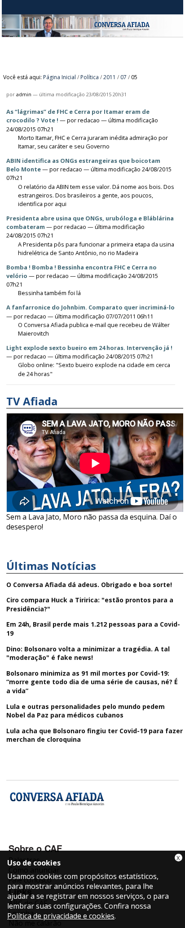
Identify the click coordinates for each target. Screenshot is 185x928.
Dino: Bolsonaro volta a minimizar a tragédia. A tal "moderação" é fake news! (88, 653)
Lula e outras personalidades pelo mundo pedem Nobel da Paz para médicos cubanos (85, 711)
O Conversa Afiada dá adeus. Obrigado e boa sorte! (89, 584)
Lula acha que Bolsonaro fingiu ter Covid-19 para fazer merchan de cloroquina (94, 735)
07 (123, 77)
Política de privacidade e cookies (61, 916)
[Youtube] (40, 835)
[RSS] (88, 835)
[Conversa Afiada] (92, 32)
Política (89, 77)
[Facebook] (17, 835)
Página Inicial (59, 77)
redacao (89, 120)
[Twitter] (64, 835)
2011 (109, 77)
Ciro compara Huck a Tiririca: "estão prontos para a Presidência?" (89, 604)
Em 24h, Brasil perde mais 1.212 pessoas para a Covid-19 (93, 628)
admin (23, 94)
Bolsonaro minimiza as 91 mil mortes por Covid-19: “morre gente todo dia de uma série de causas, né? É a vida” (92, 682)
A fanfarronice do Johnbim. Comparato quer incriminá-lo (90, 307)
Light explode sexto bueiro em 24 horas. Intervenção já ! (89, 348)
